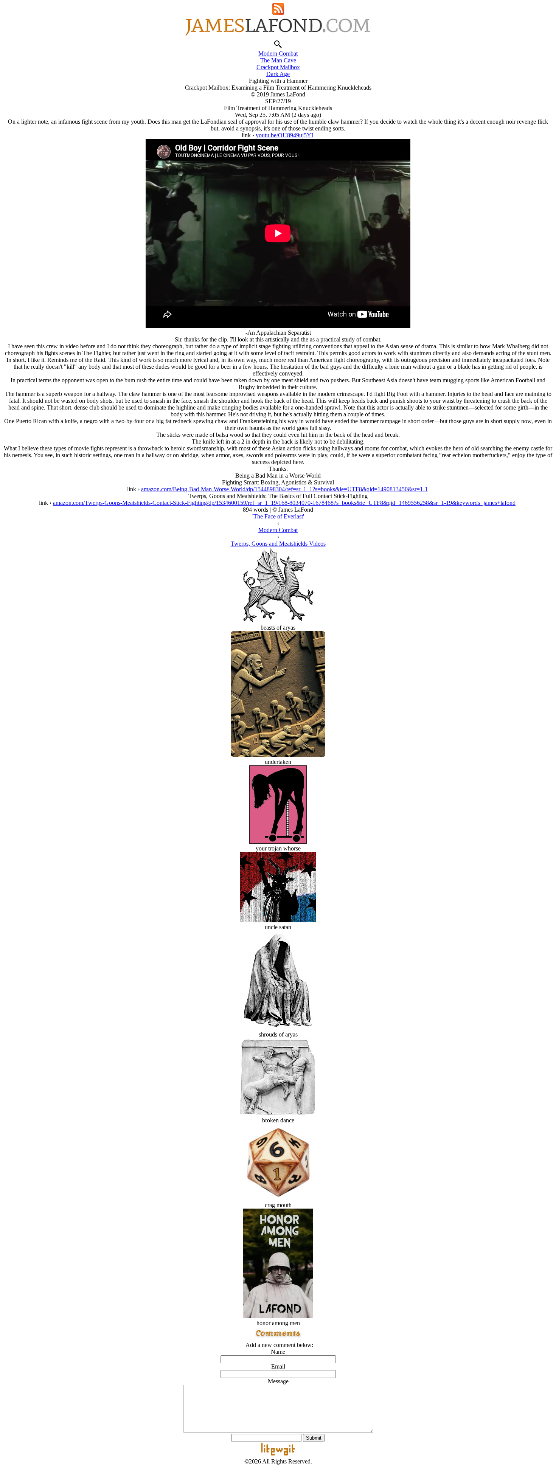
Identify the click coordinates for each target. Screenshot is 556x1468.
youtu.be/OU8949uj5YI (284, 135)
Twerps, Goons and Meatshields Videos (278, 543)
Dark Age (278, 74)
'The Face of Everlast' (278, 516)
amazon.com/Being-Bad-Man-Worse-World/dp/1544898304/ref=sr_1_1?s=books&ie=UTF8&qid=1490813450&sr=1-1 (284, 489)
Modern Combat (278, 53)
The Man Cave (278, 60)
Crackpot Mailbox (278, 67)
